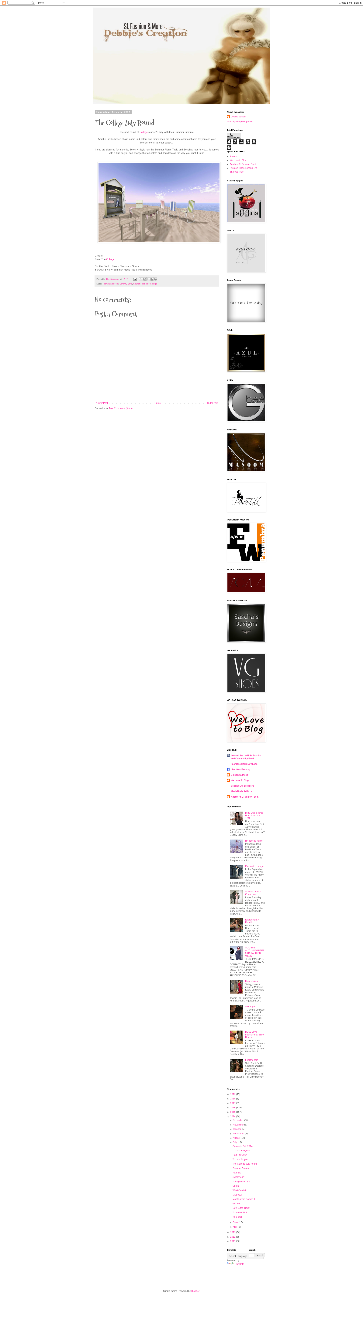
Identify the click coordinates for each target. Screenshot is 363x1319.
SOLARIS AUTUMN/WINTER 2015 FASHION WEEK (254, 951)
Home (157, 403)
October (237, 1129)
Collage (144, 132)
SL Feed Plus (237, 171)
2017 (233, 1103)
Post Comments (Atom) (121, 408)
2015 (233, 1112)
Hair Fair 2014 (240, 1155)
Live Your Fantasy (240, 769)
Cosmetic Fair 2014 (243, 1146)
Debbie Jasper (238, 116)
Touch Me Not (240, 1212)
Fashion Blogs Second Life (243, 168)
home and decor (111, 284)
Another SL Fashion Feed (243, 164)
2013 (233, 1232)
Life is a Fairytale (241, 1150)
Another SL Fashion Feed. (244, 797)
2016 (233, 1107)
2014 (233, 1116)
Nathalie (237, 1172)
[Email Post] (134, 279)
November (238, 1124)
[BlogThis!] (145, 279)
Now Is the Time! (241, 1208)
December (238, 1120)
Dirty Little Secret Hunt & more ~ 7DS (254, 816)
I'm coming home (254, 841)
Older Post (212, 403)
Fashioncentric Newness (244, 764)
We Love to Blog (238, 160)
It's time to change (254, 866)
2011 (233, 1241)
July (235, 1142)
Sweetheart (238, 1177)
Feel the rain (251, 1060)
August (237, 1138)
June (236, 1222)
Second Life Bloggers (242, 786)
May (235, 1227)
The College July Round (245, 1164)
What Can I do (240, 1190)
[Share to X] (148, 279)
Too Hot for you (240, 1159)
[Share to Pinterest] (155, 279)
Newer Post (102, 403)
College (110, 259)
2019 (233, 1094)
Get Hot (236, 1203)
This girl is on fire (241, 1181)
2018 (233, 1098)
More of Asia (251, 981)
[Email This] (141, 279)
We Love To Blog (240, 780)
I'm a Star (237, 1217)
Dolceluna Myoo (239, 775)
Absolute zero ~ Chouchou (253, 893)
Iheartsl (233, 156)
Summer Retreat (241, 1168)
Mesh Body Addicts (241, 791)
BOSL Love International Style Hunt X (254, 1035)
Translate (239, 1264)
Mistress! (237, 1194)
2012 (233, 1237)
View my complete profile (240, 121)
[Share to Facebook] (152, 279)
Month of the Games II (244, 1199)
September (239, 1133)
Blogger (195, 1291)
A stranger (250, 1006)
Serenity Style (125, 284)
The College (151, 284)
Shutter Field (139, 284)
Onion (236, 1186)
